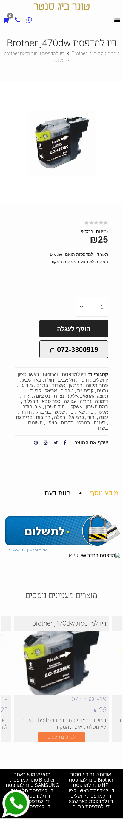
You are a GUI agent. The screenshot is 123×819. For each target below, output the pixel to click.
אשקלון (75, 406)
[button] (117, 88)
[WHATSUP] (29, 21)
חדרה (26, 412)
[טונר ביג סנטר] (61, 11)
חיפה (84, 379)
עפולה (70, 401)
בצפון (51, 422)
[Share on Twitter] (55, 443)
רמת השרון (97, 406)
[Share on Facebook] (65, 443)
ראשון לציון (28, 374)
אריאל (51, 390)
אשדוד (58, 385)
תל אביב (66, 379)
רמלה (59, 417)
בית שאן (85, 412)
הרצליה (30, 401)
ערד (26, 395)
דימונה (101, 401)
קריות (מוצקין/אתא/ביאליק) (69, 393)
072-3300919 (77, 350)
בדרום (67, 422)
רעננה (100, 422)
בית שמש (64, 412)
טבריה (67, 390)
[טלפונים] (17, 21)
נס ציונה (42, 395)
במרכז (83, 422)
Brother (50, 374)
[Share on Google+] (46, 443)
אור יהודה (31, 406)
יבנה (103, 417)
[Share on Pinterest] (36, 443)
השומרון (35, 422)
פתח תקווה (97, 385)
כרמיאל (76, 417)
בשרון (102, 428)
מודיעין (26, 385)
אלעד (102, 412)
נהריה (85, 401)
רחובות (43, 417)
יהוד (91, 417)
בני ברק (43, 412)
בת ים (42, 385)
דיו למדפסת (74, 374)
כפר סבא (51, 401)
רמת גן (75, 385)
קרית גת (85, 390)
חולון (49, 379)
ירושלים (100, 379)
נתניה (102, 390)
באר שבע (31, 379)
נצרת (59, 395)
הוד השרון (55, 406)
